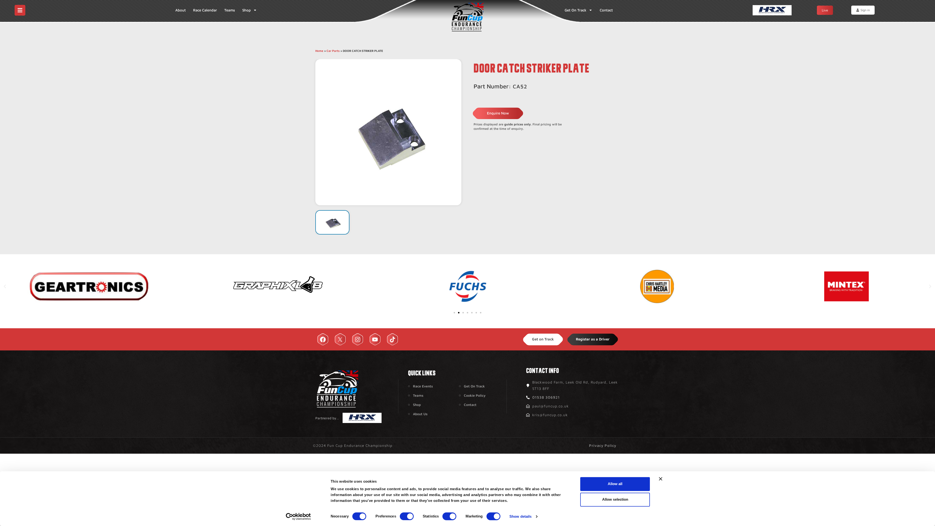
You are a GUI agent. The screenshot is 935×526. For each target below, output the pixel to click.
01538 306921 (546, 397)
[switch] (407, 516)
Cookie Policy (475, 395)
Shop (246, 10)
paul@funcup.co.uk (550, 406)
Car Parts (333, 51)
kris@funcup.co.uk (550, 415)
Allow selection (615, 499)
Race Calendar (205, 10)
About (180, 10)
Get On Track (575, 10)
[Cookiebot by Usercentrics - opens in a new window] (298, 516)
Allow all (615, 484)
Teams (229, 10)
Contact (606, 10)
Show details (520, 516)
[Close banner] (660, 478)
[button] (4, 286)
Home (319, 51)
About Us (420, 414)
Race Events (423, 386)
